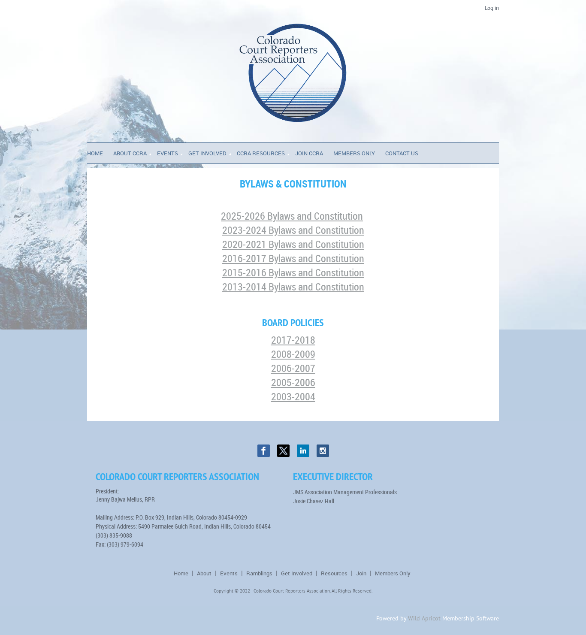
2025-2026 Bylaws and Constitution (292, 216)
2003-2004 (293, 396)
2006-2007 (293, 368)
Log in (492, 8)
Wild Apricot (424, 618)
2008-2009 (293, 354)
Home (181, 573)
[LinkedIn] (303, 450)
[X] (283, 450)
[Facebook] (263, 450)
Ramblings (259, 573)
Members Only (393, 573)
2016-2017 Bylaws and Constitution (293, 258)
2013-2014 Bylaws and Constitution (293, 286)
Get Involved (296, 573)
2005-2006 (293, 382)
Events (229, 573)
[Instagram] (323, 450)
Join (361, 573)
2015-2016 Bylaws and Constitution (293, 272)
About (204, 573)
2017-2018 (293, 340)
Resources (334, 573)
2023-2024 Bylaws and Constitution (293, 230)
